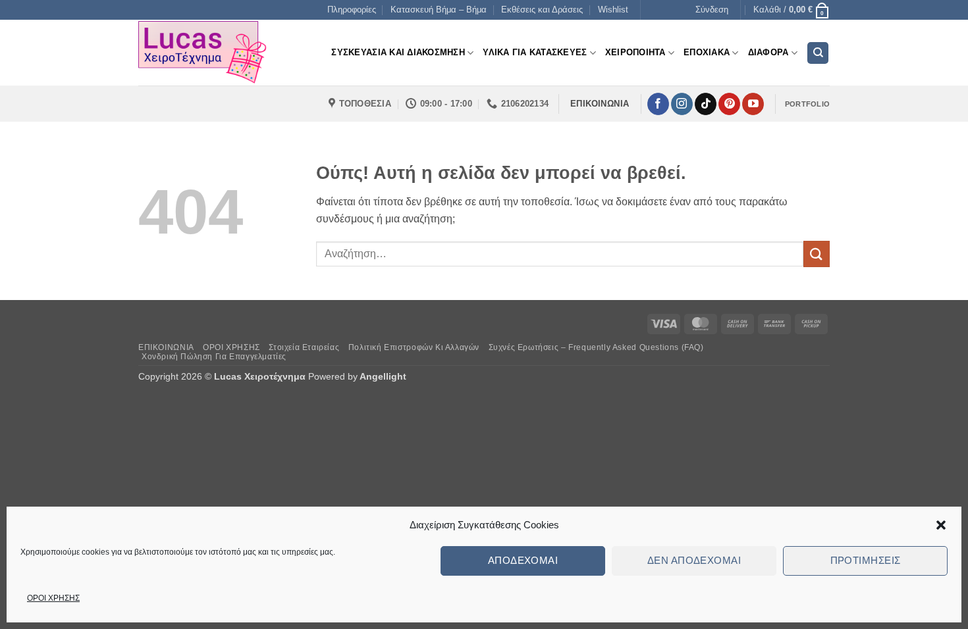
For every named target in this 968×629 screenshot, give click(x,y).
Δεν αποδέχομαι (694, 560)
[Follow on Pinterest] (729, 104)
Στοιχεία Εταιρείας (304, 347)
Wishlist (613, 9)
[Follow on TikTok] (705, 104)
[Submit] (816, 253)
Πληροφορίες (351, 9)
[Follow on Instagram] (682, 104)
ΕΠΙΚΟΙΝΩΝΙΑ (166, 347)
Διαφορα (768, 52)
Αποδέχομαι (523, 560)
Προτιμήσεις (865, 560)
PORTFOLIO (807, 104)
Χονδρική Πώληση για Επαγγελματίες (214, 356)
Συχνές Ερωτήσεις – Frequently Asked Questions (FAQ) (596, 347)
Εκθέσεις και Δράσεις (542, 9)
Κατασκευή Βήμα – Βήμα (438, 9)
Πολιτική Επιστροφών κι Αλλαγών (413, 347)
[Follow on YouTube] (753, 104)
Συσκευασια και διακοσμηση (397, 52)
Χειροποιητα (635, 52)
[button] (941, 525)
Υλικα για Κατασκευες (535, 52)
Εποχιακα (707, 52)
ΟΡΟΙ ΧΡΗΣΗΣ (53, 598)
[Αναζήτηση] (817, 53)
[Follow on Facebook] (658, 104)
